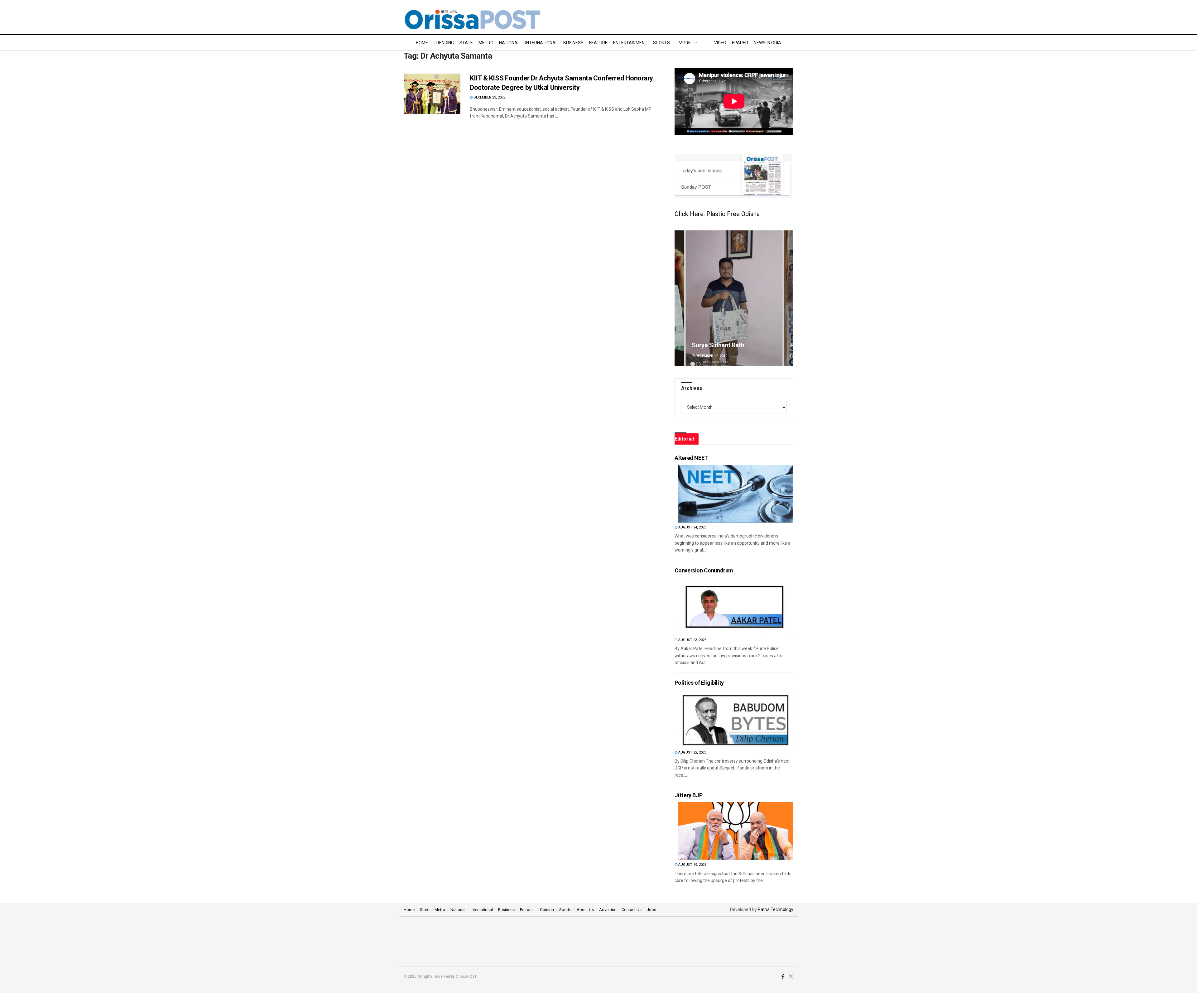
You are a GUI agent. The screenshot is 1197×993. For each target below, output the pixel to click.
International (541, 42)
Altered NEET (691, 458)
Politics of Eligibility (699, 682)
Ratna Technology (775, 909)
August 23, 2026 (691, 640)
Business (573, 42)
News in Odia (767, 42)
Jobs (651, 909)
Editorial (527, 909)
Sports (661, 42)
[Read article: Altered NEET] (735, 494)
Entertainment (630, 42)
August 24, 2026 (691, 527)
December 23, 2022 (489, 97)
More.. (686, 42)
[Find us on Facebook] (782, 977)
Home (422, 42)
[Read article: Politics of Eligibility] (735, 719)
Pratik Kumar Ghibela (720, 345)
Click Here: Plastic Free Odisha (717, 214)
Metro (485, 42)
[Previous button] (679, 298)
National (509, 42)
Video (720, 42)
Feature (598, 42)
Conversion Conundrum (704, 570)
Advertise (607, 909)
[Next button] (788, 298)
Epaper (740, 42)
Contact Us (632, 909)
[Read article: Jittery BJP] (735, 831)
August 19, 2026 (691, 865)
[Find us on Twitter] (790, 977)
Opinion (547, 909)
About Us (585, 909)
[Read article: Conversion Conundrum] (735, 606)
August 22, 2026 (691, 752)
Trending (444, 42)
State (466, 42)
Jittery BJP (688, 795)
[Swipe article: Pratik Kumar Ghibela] (733, 298)
